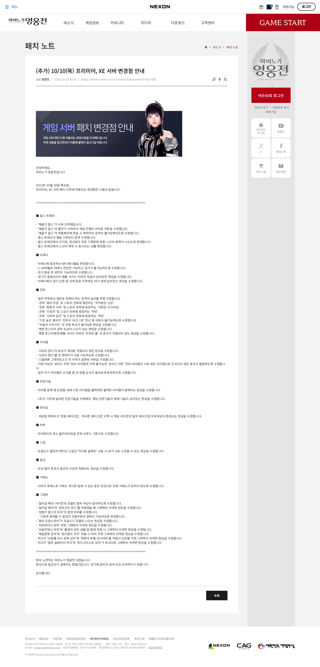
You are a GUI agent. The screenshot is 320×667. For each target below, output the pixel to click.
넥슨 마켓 (281, 168)
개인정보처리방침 (99, 638)
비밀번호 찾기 (281, 107)
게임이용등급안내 (75, 638)
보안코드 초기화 (261, 128)
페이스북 (281, 148)
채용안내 (43, 638)
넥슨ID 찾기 (261, 107)
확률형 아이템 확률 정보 (161, 638)
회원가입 (271, 112)
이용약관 (57, 638)
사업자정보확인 (155, 647)
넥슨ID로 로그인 (271, 95)
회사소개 (29, 638)
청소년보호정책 (121, 638)
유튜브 (281, 128)
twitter (225, 79)
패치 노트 (232, 47)
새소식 (217, 47)
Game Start (283, 22)
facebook (219, 79)
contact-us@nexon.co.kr (47, 647)
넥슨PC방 (139, 638)
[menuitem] (69, 22)
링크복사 (214, 79)
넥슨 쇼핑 (261, 168)
